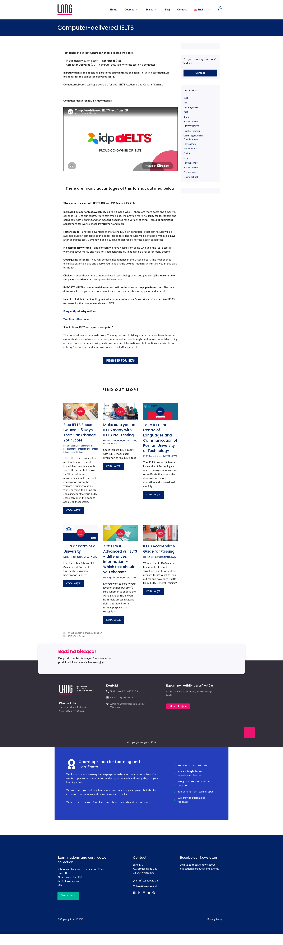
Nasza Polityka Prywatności (71, 711)
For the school (191, 163)
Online (187, 153)
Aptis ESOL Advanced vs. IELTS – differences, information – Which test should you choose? (120, 559)
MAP (60, 885)
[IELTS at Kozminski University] (80, 539)
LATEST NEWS (110, 444)
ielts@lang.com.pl (127, 347)
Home (113, 9)
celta (186, 158)
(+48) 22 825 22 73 (147, 880)
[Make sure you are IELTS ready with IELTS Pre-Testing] (120, 417)
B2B (186, 98)
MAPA (169, 695)
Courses (129, 9)
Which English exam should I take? (85, 633)
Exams (149, 9)
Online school (191, 177)
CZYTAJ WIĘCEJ (73, 510)
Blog (167, 9)
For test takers (69, 446)
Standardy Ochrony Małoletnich (73, 707)
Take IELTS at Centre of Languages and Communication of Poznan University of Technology (160, 437)
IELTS (93, 446)
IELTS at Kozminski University (79, 549)
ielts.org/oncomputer (75, 347)
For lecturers (190, 149)
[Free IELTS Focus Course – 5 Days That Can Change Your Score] (80, 417)
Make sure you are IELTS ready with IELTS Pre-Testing (119, 430)
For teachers (190, 144)
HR (185, 103)
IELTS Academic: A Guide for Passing (159, 549)
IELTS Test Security (77, 636)
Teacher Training (192, 131)
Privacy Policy (215, 919)
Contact (182, 9)
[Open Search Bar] (220, 9)
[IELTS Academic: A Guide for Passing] (160, 539)
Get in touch (68, 895)
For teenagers (83, 446)
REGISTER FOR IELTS (120, 360)
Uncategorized (109, 577)
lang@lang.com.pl (146, 886)
